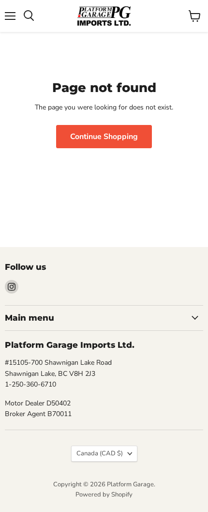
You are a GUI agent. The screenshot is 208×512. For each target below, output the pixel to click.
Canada (99, 453)
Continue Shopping (104, 136)
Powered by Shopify (104, 494)
